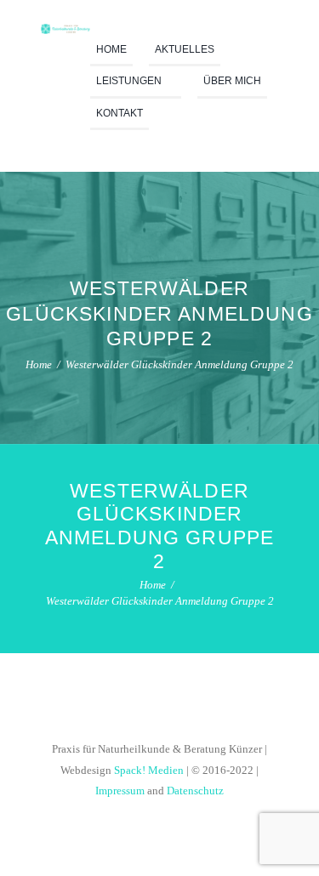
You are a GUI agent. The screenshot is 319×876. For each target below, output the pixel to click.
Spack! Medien (149, 770)
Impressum (120, 791)
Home (39, 364)
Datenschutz (195, 791)
